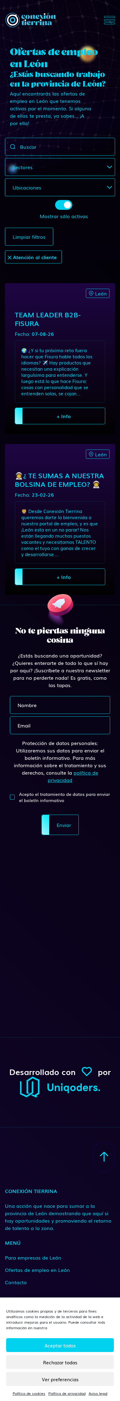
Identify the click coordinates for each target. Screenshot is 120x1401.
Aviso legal (98, 1393)
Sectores (23, 167)
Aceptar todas (60, 1345)
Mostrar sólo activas (64, 216)
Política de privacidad (67, 1393)
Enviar (64, 825)
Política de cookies (29, 1393)
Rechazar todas (60, 1362)
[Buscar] (12, 147)
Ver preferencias (60, 1379)
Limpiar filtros (29, 236)
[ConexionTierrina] (30, 20)
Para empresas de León (33, 1257)
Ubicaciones (27, 187)
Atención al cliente (34, 257)
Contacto (16, 1282)
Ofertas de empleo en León (37, 1269)
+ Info (64, 416)
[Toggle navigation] (109, 20)
